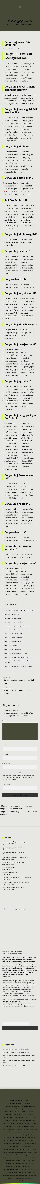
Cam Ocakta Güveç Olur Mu (11, 1049)
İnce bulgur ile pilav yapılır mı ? (15, 857)
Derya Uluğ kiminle (10, 645)
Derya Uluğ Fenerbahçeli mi (13, 622)
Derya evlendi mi (27, 610)
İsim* (4, 745)
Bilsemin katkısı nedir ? (11, 872)
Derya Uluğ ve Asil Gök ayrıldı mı (16, 657)
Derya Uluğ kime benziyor (13, 638)
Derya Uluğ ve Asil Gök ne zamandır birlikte (16, 662)
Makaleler (15, 605)
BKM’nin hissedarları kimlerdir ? (14, 852)
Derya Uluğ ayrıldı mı (11, 614)
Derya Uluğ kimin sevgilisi (13, 641)
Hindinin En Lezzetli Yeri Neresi (16, 691)
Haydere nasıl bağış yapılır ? (13, 847)
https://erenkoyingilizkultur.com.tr (18, 812)
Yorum (4, 721)
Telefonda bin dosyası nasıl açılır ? (15, 842)
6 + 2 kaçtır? (8, 784)
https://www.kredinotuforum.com (16, 806)
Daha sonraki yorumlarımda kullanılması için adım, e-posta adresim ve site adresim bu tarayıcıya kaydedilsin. (18, 777)
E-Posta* (5, 754)
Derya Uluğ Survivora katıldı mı (15, 653)
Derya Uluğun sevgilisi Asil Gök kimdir (18, 667)
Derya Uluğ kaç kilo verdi (13, 634)
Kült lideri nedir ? (9, 867)
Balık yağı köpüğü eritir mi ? (13, 888)
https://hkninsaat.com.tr (13, 809)
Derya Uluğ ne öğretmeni (12, 649)
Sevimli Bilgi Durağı (20, 22)
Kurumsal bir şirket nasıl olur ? (14, 862)
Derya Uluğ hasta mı (11, 630)
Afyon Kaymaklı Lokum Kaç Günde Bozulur (16, 1055)
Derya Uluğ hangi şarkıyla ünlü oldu (17, 626)
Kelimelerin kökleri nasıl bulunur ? (15, 882)
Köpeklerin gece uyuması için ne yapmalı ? (17, 877)
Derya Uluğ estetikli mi (12, 618)
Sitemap (3, 815)
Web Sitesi (6, 763)
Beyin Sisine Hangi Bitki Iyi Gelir (18, 681)
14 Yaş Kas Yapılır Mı (10, 1065)
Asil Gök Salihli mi (11, 610)
